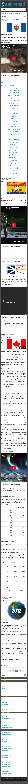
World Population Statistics (7, 13)
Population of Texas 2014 (6, 725)
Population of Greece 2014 (6, 741)
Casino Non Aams (14, 145)
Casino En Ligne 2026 (14, 141)
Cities (3, 693)
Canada (8, 20)
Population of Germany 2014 (6, 743)
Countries (8, 335)
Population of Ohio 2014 (6, 762)
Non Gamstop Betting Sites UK (14, 105)
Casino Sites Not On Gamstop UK (14, 95)
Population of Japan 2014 (6, 773)
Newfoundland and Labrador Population (12, 261)
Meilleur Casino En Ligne (14, 150)
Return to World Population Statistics (8, 85)
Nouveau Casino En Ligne (14, 167)
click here (23, 252)
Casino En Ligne (14, 136)
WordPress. (24, 780)
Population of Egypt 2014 (6, 737)
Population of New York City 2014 (7, 727)
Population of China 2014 (6, 714)
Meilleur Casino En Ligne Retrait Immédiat (14, 119)
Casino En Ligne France (14, 144)
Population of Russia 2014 (6, 750)
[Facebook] (24, 3)
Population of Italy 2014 (6, 757)
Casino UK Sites (14, 124)
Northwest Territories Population (10, 19)
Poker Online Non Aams (14, 160)
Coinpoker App (14, 163)
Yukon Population (13, 327)
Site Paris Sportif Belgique (14, 132)
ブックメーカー (14, 137)
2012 (5, 665)
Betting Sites (14, 123)
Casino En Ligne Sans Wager (14, 162)
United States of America (7, 690)
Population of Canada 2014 (6, 720)
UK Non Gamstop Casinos (14, 90)
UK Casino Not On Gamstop (14, 106)
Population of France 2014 (6, 753)
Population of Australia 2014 (6, 704)
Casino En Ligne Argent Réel (14, 139)
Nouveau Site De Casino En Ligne (14, 152)
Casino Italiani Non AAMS (14, 172)
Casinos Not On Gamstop (14, 93)
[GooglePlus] (26, 3)
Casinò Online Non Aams (14, 155)
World (8, 598)
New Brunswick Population (8, 178)
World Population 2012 (7, 597)
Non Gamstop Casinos (14, 111)
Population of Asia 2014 (6, 702)
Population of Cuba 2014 (6, 739)
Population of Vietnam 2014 (6, 769)
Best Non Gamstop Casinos (14, 103)
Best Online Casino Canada (14, 102)
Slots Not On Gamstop (14, 108)
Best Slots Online (14, 118)
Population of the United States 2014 (8, 718)
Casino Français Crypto (14, 131)
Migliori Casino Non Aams (14, 128)
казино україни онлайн (14, 154)
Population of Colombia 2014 (7, 734)
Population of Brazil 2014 (6, 716)
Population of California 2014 (7, 723)
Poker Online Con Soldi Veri (14, 158)
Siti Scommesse (14, 116)
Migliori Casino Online (14, 147)
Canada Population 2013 (8, 334)
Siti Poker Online (14, 173)
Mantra (19, 780)
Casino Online (14, 97)
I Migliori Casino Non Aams (14, 126)
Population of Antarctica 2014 (7, 700)
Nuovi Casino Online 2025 (14, 92)
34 (13, 670)
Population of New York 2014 (7, 764)
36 (20, 670)
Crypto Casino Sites (14, 168)
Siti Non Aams (14, 170)
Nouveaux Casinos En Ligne (14, 157)
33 (10, 670)
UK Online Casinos (14, 98)
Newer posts (24, 16)
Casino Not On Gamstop (14, 100)
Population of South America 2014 (7, 709)
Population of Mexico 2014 (6, 775)
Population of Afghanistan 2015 (7, 732)
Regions (3, 688)
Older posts (3, 16)
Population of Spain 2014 (6, 771)
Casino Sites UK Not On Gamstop (14, 129)
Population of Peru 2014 (6, 746)
